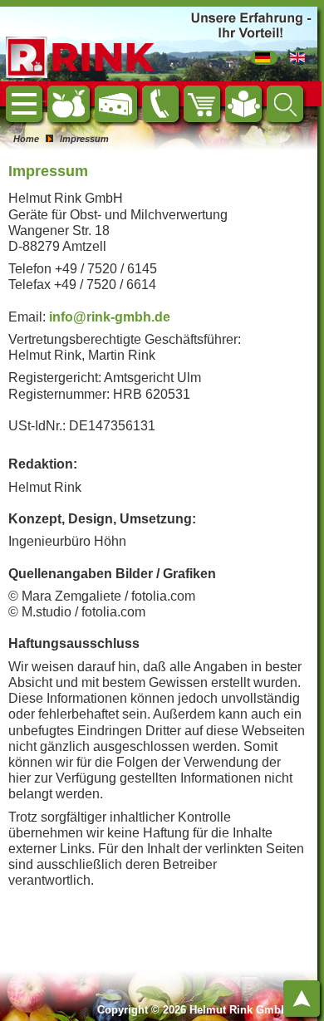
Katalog (254, 93)
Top (304, 988)
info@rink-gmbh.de (109, 317)
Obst (84, 93)
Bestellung (211, 93)
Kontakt (171, 93)
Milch (131, 93)
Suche (296, 93)
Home (43, 101)
